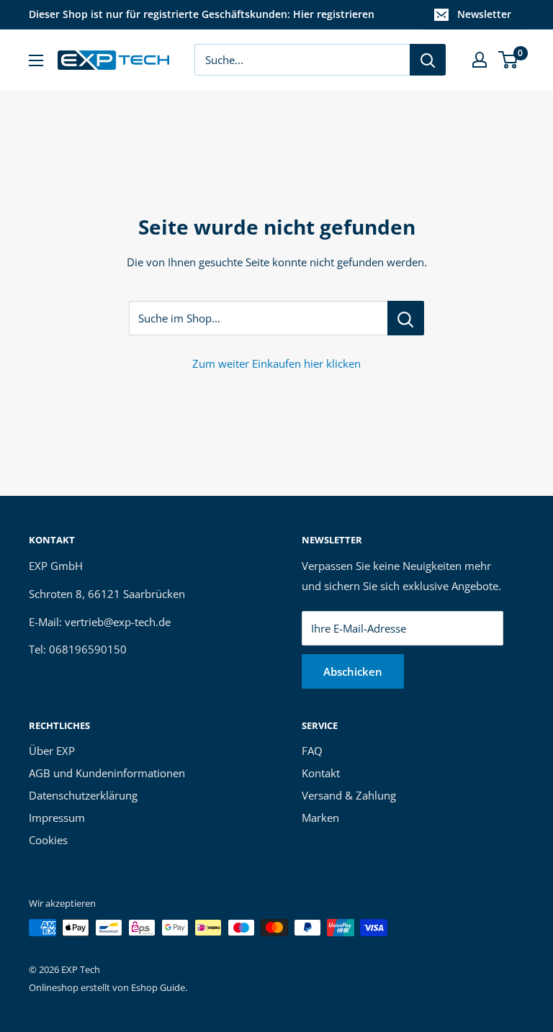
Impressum (57, 817)
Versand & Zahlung (349, 795)
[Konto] (479, 60)
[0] (509, 59)
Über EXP (52, 750)
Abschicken (352, 671)
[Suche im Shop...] (405, 318)
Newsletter (484, 14)
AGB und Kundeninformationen (107, 773)
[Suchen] (428, 60)
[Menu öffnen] (36, 60)
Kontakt (321, 773)
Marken (320, 817)
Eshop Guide (158, 987)
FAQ (312, 750)
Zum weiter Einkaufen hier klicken (276, 363)
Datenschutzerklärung (83, 795)
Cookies (48, 840)
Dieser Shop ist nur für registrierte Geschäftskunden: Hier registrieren (201, 14)
